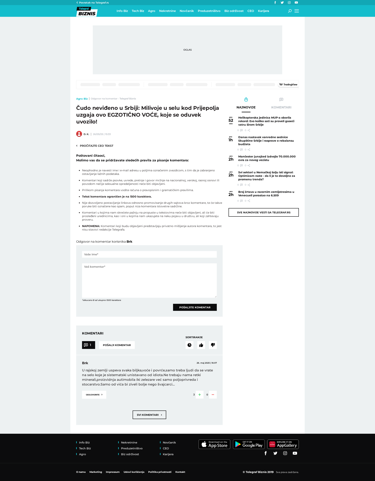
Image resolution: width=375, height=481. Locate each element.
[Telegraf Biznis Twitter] (282, 2)
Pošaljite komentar (195, 307)
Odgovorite (94, 394)
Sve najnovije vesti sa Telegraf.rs (263, 212)
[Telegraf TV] (296, 2)
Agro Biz (82, 98)
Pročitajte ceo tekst (94, 145)
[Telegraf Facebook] (275, 2)
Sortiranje (194, 337)
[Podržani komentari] (201, 345)
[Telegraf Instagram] (289, 2)
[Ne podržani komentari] (213, 345)
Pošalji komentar (117, 345)
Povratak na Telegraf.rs (94, 2)
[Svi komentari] (189, 345)
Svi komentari (149, 415)
